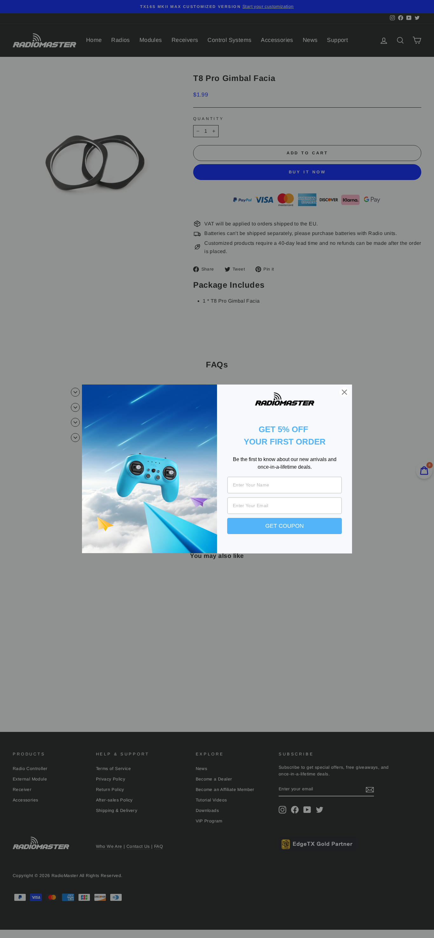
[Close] (344, 392)
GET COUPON (284, 526)
